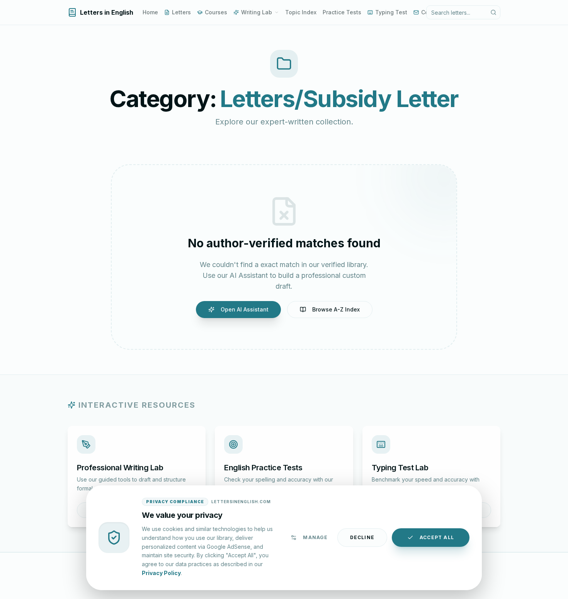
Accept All (437, 537)
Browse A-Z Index (336, 309)
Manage (315, 537)
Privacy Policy (161, 572)
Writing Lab (256, 12)
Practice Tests (342, 12)
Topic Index (300, 12)
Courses (216, 12)
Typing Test (391, 12)
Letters (181, 12)
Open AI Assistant (245, 309)
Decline (362, 537)
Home (150, 12)
